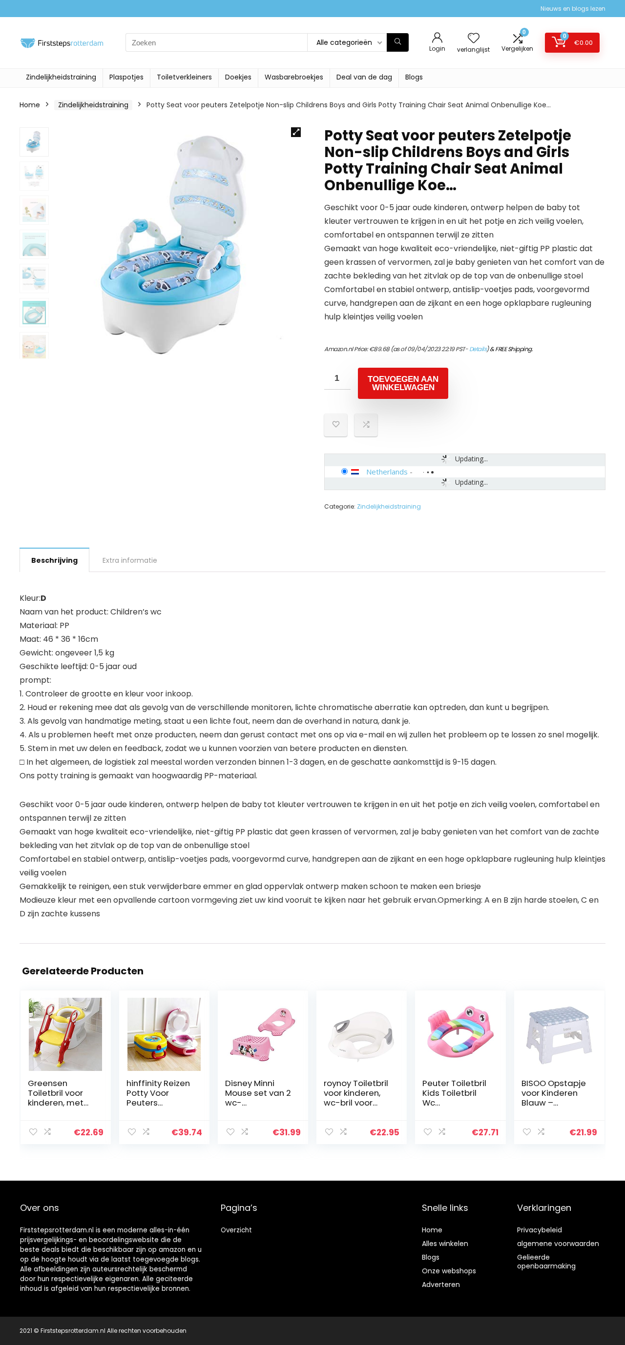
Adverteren (441, 1284)
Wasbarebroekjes (294, 77)
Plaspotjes (126, 77)
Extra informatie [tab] (130, 560)
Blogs (414, 77)
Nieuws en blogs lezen (573, 8)
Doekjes (238, 77)
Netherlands (387, 471)
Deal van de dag (364, 77)
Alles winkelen (445, 1243)
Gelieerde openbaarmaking (546, 1261)
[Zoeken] (398, 42)
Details (478, 349)
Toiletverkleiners (184, 77)
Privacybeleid (539, 1230)
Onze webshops (449, 1271)
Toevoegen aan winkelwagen (403, 383)
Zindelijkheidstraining (61, 77)
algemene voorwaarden (558, 1243)
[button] (296, 132)
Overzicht (236, 1230)
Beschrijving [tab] (54, 560)
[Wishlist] (473, 39)
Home (30, 105)
